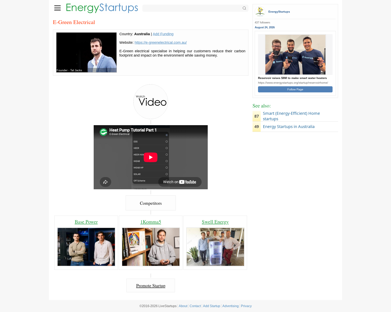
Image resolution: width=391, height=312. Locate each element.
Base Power (86, 221)
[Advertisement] (295, 165)
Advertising (230, 306)
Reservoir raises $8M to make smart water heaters (292, 78)
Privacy (246, 306)
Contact (195, 306)
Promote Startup (150, 285)
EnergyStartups (279, 11)
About (183, 306)
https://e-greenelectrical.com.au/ (161, 43)
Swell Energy (215, 221)
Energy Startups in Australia (289, 126)
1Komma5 (150, 221)
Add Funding (163, 34)
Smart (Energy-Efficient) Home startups (291, 116)
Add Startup (211, 306)
